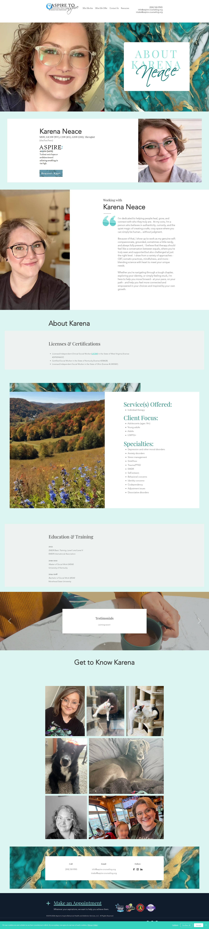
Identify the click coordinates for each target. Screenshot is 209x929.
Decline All (186, 925)
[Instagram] (137, 869)
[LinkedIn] (141, 869)
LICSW (94, 354)
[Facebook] (133, 869)
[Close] (206, 925)
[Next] (199, 621)
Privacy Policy (93, 925)
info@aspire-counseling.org (150, 9)
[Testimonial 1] (104, 644)
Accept (198, 925)
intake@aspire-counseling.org (149, 12)
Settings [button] (175, 925)
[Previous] (9, 621)
